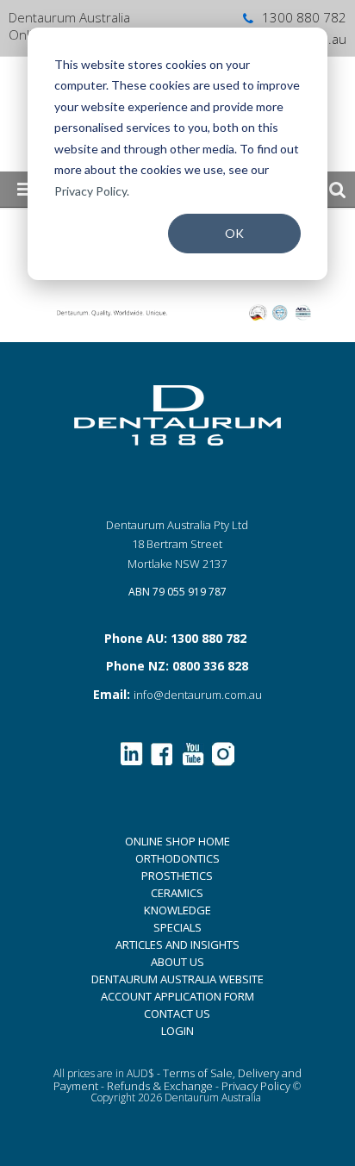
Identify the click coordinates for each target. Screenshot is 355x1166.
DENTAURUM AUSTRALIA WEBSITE (177, 979)
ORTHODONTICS (177, 858)
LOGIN (177, 1030)
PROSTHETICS (177, 875)
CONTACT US (177, 1013)
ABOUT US (177, 962)
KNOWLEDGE (177, 910)
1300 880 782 (304, 17)
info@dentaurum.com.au (198, 694)
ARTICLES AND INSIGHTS (177, 944)
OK (234, 233)
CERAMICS (177, 893)
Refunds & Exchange (160, 1086)
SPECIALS (177, 927)
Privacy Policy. (91, 191)
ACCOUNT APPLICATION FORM (177, 996)
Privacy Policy (255, 1086)
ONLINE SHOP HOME (177, 841)
